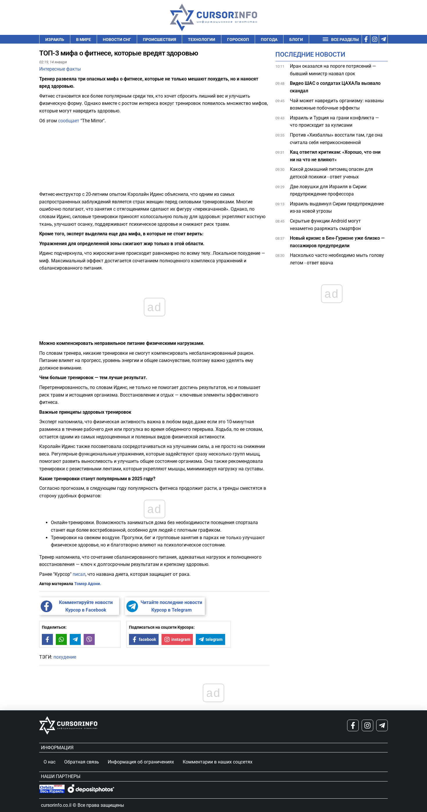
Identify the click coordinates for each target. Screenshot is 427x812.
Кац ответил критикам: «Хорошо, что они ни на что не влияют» (335, 155)
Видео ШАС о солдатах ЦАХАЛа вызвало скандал (335, 87)
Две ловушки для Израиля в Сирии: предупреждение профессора (328, 190)
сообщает (69, 120)
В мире (83, 39)
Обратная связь (81, 762)
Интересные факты (60, 69)
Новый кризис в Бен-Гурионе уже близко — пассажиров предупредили (337, 241)
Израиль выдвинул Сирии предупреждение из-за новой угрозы (337, 207)
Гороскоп (238, 39)
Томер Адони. (87, 583)
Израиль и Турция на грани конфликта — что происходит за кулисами (334, 121)
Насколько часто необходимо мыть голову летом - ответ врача (337, 259)
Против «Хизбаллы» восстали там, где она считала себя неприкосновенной (336, 138)
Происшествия (159, 39)
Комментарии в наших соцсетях (217, 762)
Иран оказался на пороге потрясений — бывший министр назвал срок (333, 69)
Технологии (201, 39)
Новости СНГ (117, 39)
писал (79, 574)
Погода (269, 39)
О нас (49, 762)
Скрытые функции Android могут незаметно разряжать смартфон (326, 224)
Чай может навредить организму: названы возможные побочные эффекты (337, 104)
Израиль (54, 39)
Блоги (296, 39)
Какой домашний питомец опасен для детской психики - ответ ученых (331, 173)
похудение (64, 657)
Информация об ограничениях (141, 762)
